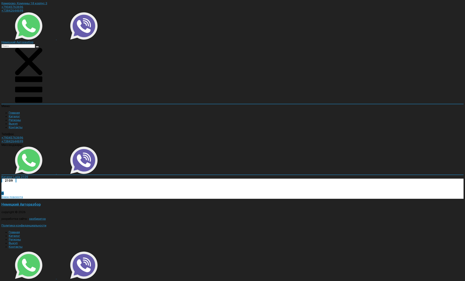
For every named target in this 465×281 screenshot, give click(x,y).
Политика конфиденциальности (23, 225)
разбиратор (37, 219)
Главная (14, 113)
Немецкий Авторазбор (21, 204)
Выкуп (13, 123)
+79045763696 (12, 7)
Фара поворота (12, 197)
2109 (24, 177)
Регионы (15, 120)
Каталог (14, 116)
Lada (17, 177)
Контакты (16, 127)
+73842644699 (12, 10)
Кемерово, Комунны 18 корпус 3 (24, 3)
